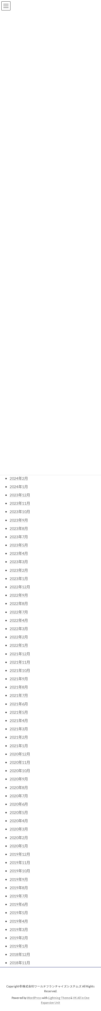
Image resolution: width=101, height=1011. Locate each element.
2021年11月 (20, 662)
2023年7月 (19, 536)
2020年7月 (19, 795)
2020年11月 (20, 762)
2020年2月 (19, 837)
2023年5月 (19, 545)
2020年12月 (20, 754)
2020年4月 (19, 820)
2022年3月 (19, 628)
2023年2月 (19, 570)
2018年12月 (20, 954)
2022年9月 (19, 595)
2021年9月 (19, 678)
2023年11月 (20, 503)
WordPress (34, 997)
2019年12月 (20, 854)
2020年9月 (19, 779)
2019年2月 (19, 937)
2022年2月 (19, 637)
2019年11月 (20, 862)
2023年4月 (19, 553)
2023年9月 (19, 520)
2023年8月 (19, 528)
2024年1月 (19, 486)
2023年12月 (20, 495)
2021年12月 (20, 653)
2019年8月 (19, 887)
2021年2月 (19, 737)
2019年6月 (19, 904)
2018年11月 (20, 962)
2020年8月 (19, 787)
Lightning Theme (59, 997)
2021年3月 (19, 729)
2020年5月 (19, 812)
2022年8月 (19, 603)
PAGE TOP (93, 975)
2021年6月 (19, 704)
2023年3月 (19, 561)
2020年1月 (19, 846)
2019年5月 (19, 912)
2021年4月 (19, 720)
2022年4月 (19, 620)
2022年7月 (19, 612)
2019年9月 (19, 879)
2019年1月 (19, 946)
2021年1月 (19, 745)
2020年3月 (19, 829)
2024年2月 (19, 478)
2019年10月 (20, 870)
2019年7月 (19, 896)
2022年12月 (20, 587)
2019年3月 (19, 929)
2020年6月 (19, 804)
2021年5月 (19, 712)
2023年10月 (20, 511)
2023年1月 (19, 578)
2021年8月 (19, 687)
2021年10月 (20, 670)
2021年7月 (19, 695)
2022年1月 (19, 645)
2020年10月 (20, 770)
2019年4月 (19, 921)
